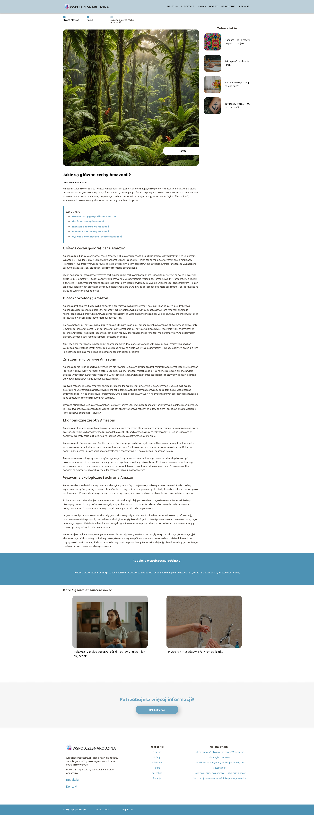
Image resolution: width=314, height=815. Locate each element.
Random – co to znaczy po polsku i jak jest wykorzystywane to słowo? (237, 42)
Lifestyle (187, 6)
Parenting (228, 6)
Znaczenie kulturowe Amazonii (90, 227)
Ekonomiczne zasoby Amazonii (90, 232)
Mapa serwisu (103, 810)
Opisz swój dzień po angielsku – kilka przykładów (220, 773)
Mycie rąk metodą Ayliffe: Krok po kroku (195, 652)
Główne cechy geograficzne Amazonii (94, 217)
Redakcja (72, 780)
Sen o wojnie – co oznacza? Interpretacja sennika (219, 778)
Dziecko (172, 6)
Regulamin (127, 810)
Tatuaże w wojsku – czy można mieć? (237, 105)
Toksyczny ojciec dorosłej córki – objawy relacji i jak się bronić (109, 654)
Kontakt (72, 787)
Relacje (244, 6)
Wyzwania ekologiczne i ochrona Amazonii (96, 237)
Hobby (213, 6)
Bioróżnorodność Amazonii (87, 222)
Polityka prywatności (74, 810)
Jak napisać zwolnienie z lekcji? (238, 63)
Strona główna (71, 20)
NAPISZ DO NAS (157, 710)
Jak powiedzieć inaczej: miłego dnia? (237, 84)
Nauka (202, 6)
